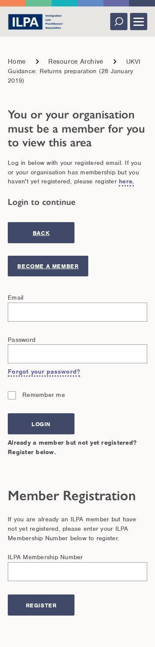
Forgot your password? (44, 371)
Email (15, 297)
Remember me (43, 395)
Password (21, 340)
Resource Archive (75, 61)
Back (41, 233)
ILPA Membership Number (45, 557)
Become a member (47, 266)
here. (126, 181)
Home (16, 61)
